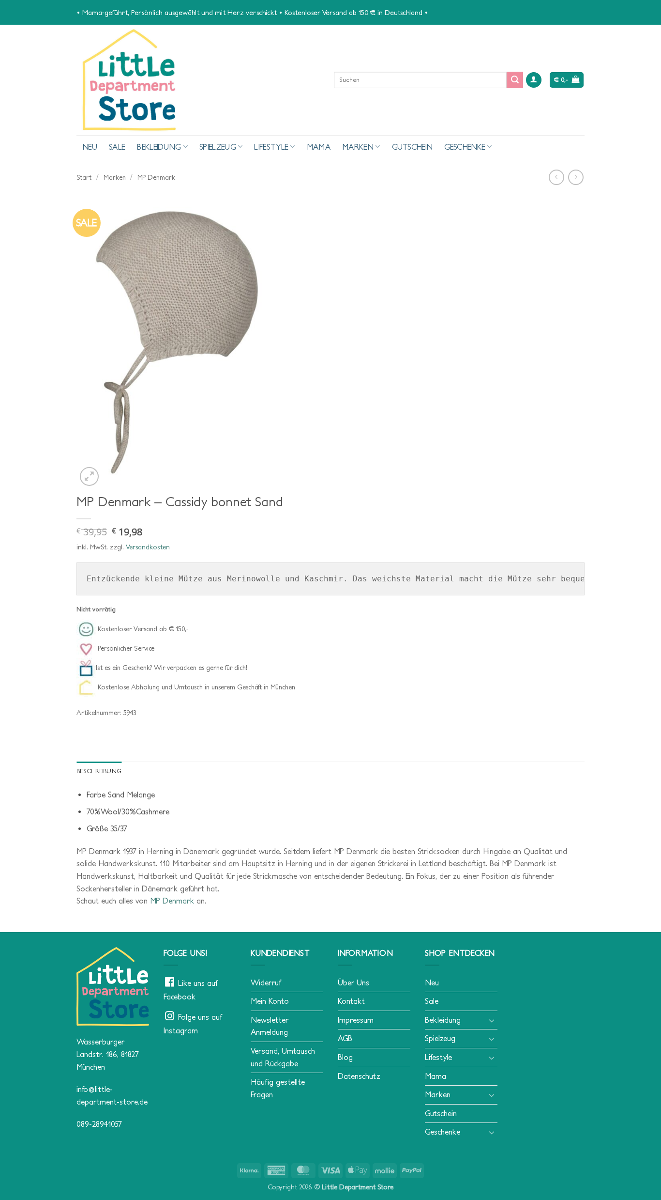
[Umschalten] (491, 1020)
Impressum (356, 1019)
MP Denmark (156, 177)
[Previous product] (575, 177)
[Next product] (556, 177)
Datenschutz (359, 1076)
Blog (345, 1057)
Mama (318, 146)
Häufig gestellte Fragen (278, 1088)
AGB (345, 1038)
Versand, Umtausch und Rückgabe (283, 1057)
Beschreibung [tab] (98, 771)
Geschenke (464, 146)
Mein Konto (270, 1001)
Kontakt (351, 1001)
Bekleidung (159, 146)
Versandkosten (148, 547)
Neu (89, 146)
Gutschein (412, 146)
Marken (358, 146)
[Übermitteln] (515, 80)
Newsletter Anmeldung (269, 1026)
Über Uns (353, 982)
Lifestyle (271, 146)
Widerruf (266, 982)
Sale (117, 146)
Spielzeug (217, 146)
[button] (533, 80)
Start (83, 177)
